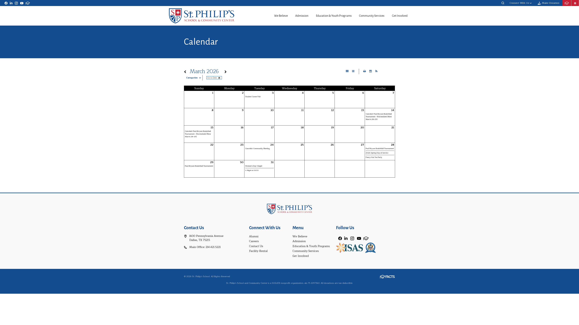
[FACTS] (28, 3)
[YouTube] (22, 3)
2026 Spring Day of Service (377, 152)
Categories (192, 77)
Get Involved (400, 15)
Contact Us (256, 246)
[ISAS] (349, 247)
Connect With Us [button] (519, 3)
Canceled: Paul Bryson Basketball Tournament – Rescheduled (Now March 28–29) (379, 116)
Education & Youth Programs (334, 15)
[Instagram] (16, 3)
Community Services (371, 15)
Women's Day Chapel (253, 165)
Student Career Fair (253, 96)
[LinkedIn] (11, 3)
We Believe (281, 15)
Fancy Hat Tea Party (374, 157)
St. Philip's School (201, 15)
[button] (503, 3)
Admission (301, 15)
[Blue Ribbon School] (370, 247)
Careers (254, 241)
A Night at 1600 (252, 170)
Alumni (253, 236)
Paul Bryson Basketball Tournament (380, 148)
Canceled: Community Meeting (257, 148)
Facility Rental (258, 251)
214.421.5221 (213, 247)
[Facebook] (6, 3)
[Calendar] (575, 3)
